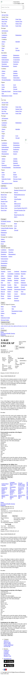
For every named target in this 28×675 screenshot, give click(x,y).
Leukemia (16, 271)
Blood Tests (4, 19)
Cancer (3, 73)
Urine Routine (17, 199)
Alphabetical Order (5, 322)
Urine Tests (18, 19)
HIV (15, 201)
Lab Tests (3, 185)
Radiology (3, 334)
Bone (3, 89)
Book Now (22, 347)
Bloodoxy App (7, 656)
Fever (3, 43)
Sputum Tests (18, 21)
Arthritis (15, 71)
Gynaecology (16, 59)
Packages (3, 219)
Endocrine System (6, 91)
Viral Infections (17, 80)
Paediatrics (4, 57)
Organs (3, 302)
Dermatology (16, 57)
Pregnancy (4, 77)
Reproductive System (7, 95)
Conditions (3, 267)
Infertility (17, 41)
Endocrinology (5, 59)
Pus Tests (4, 23)
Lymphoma (17, 273)
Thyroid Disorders (6, 80)
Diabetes (15, 73)
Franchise (6, 653)
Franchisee (3, 330)
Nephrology (16, 62)
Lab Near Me (7, 646)
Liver (16, 48)
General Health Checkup (7, 228)
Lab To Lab (7, 654)
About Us (6, 640)
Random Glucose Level (20, 190)
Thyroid (17, 50)
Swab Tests (18, 25)
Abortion (3, 271)
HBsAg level (17, 203)
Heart (3, 48)
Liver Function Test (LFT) (20, 208)
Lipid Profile (17, 205)
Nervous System (17, 91)
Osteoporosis (17, 289)
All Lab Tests (5, 15)
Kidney (15, 87)
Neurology (4, 64)
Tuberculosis (16, 77)
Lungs (3, 87)
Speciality (3, 246)
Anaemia (3, 278)
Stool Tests (4, 21)
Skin (3, 50)
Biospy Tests (5, 25)
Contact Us (6, 650)
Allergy (3, 41)
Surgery (15, 66)
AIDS (2, 273)
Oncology (15, 64)
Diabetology (18, 35)
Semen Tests (18, 23)
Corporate (6, 651)
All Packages (5, 30)
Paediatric (4, 37)
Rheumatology (5, 66)
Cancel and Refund (8, 645)
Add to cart (17, 347)
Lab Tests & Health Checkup (8, 333)
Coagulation (10, 273)
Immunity (15, 75)
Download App (7, 658)
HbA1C (16, 192)
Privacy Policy (7, 643)
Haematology (5, 62)
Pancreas (15, 93)
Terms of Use (7, 642)
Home (2, 332)
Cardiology (4, 35)
